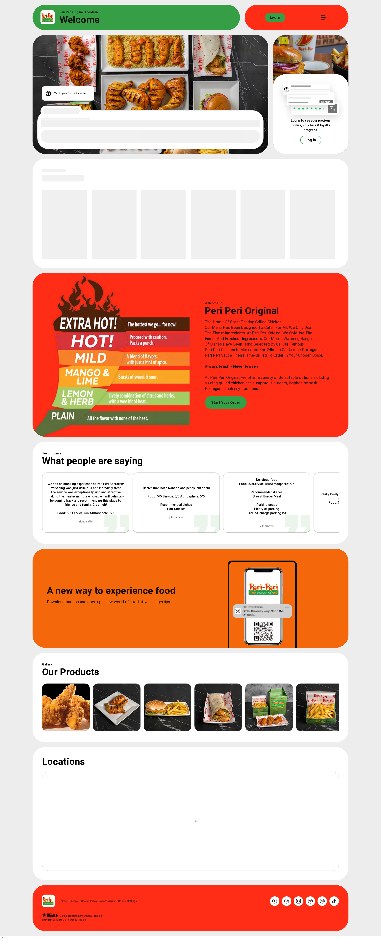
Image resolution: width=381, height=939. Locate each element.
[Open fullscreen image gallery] (66, 707)
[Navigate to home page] (47, 17)
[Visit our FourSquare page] (286, 901)
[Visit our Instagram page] (298, 901)
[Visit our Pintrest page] (310, 901)
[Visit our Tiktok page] (334, 901)
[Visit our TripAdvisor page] (322, 901)
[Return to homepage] (48, 901)
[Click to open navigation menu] (323, 17)
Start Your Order (225, 402)
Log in (310, 140)
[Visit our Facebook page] (274, 901)
